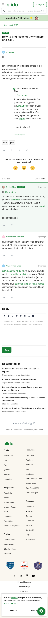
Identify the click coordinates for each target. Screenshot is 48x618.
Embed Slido (8, 521)
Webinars (29, 465)
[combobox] (24, 11)
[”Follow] (15, 577)
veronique (10, 52)
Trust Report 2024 (32, 488)
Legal (28, 535)
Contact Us (30, 507)
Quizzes (7, 470)
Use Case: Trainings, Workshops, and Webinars (23, 408)
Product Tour (8, 456)
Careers (29, 516)
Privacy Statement (24, 582)
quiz (5, 142)
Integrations (8, 479)
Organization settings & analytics (16, 375)
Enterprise (7, 554)
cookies (14, 598)
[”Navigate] (8, 444)
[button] (3, 5)
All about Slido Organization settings (19, 379)
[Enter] (4, 11)
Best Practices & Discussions (14, 411)
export (22, 119)
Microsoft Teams (9, 507)
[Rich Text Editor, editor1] (24, 332)
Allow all (34, 610)
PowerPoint (8, 493)
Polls (5, 465)
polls (12, 142)
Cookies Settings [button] (24, 587)
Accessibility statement (33, 430)
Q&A (5, 460)
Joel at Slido (11, 187)
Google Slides (9, 502)
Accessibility (30, 539)
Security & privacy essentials (14, 393)
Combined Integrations (12, 526)
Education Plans (10, 549)
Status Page (24, 592)
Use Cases (30, 474)
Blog (27, 469)
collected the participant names (29, 284)
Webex (6, 498)
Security (29, 525)
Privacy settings (10, 603)
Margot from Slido (13, 266)
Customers (30, 521)
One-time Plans (9, 540)
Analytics (22, 106)
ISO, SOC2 (30, 530)
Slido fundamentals (10, 404)
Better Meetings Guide (34, 479)
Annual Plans (8, 544)
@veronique (22, 95)
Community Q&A (11, 25)
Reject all (13, 610)
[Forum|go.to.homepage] (12, 4)
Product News (31, 483)
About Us (29, 511)
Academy (29, 460)
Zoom (6, 512)
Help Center (30, 455)
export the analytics (19, 274)
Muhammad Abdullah (15, 237)
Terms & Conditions (13, 430)
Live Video (7, 516)
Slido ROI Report (32, 493)
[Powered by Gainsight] (24, 424)
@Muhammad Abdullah (13, 271)
